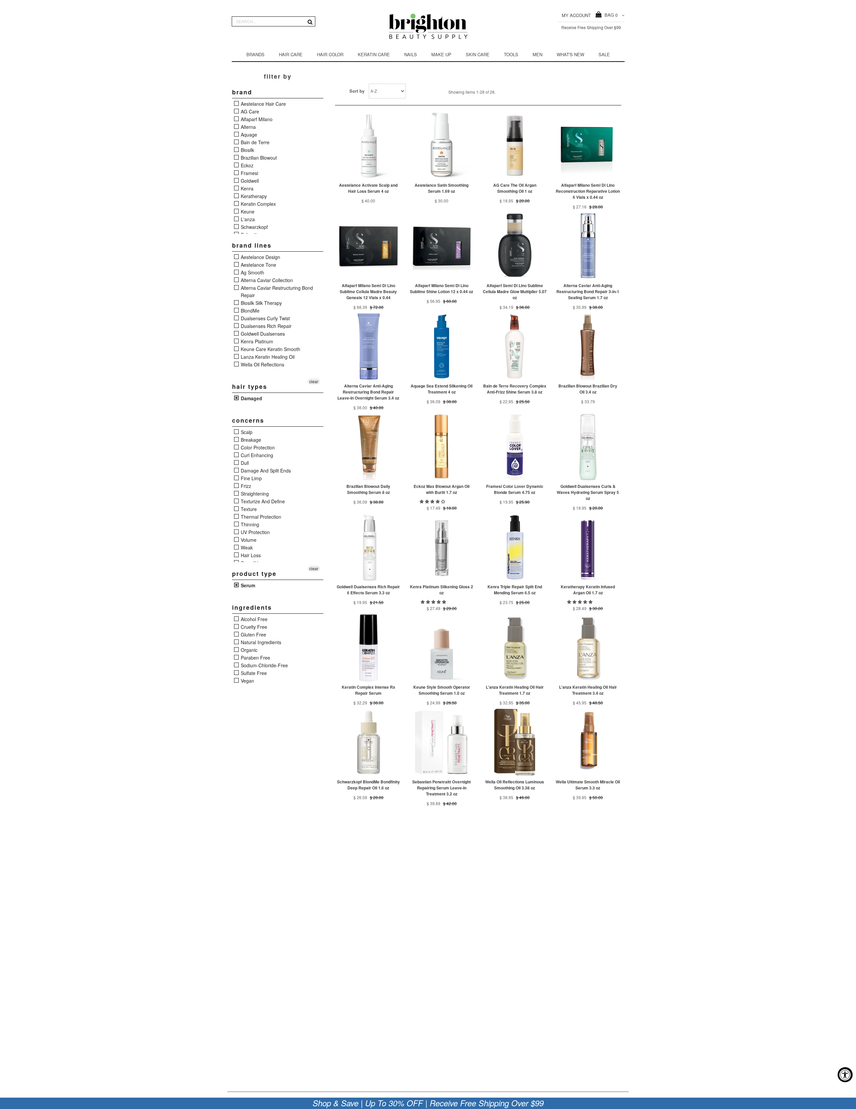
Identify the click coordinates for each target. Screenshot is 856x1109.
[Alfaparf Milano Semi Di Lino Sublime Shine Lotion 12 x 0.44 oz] (441, 246)
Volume (247, 539)
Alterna (247, 126)
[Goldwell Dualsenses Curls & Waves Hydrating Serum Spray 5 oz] (588, 447)
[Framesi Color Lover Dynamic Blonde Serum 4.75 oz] (514, 447)
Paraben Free (254, 657)
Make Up (441, 54)
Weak (246, 547)
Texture (248, 509)
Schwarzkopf (253, 227)
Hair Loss (250, 555)
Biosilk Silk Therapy (260, 303)
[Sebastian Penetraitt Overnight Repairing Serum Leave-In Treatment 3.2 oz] (441, 742)
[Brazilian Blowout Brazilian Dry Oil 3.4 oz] (588, 346)
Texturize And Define (262, 501)
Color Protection (257, 447)
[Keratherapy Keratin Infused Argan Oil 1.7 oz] (588, 547)
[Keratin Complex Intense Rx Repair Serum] (368, 647)
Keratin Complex (257, 203)
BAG (610, 15)
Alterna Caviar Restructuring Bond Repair (276, 291)
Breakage (250, 439)
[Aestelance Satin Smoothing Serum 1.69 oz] (441, 145)
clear (313, 381)
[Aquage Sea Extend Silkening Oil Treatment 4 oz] (441, 346)
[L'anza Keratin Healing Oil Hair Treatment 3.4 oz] (588, 647)
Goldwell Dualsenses (262, 333)
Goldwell (249, 180)
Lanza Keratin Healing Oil (267, 356)
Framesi (248, 173)
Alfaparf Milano (256, 119)
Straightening (254, 493)
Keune (246, 211)
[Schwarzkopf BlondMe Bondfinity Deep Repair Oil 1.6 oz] (368, 742)
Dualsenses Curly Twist (264, 318)
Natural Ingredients (260, 642)
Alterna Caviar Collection (266, 280)
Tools (511, 54)
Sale (604, 54)
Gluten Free (252, 634)
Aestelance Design (259, 257)
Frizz (245, 486)
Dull (244, 462)
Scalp (245, 432)
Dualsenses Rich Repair (265, 326)
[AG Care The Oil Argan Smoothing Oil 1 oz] (514, 145)
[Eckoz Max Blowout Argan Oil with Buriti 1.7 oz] (441, 447)
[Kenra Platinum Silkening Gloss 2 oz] (441, 547)
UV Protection (254, 532)
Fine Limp (250, 478)
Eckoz (246, 165)
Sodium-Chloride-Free (263, 665)
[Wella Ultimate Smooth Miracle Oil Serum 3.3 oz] (588, 742)
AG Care (249, 111)
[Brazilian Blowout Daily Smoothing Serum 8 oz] (368, 447)
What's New (570, 54)
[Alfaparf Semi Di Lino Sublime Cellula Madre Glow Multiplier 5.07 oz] (514, 246)
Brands (255, 54)
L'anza (247, 219)
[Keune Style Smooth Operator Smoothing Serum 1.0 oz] (441, 647)
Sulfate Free (253, 673)
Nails (410, 54)
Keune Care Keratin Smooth (269, 349)
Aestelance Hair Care (262, 103)
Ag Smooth (251, 272)
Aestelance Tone (257, 264)
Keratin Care (374, 54)
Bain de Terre (254, 142)
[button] (433, 501)
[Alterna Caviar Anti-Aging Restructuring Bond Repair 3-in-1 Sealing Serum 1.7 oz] (588, 246)
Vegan (246, 680)
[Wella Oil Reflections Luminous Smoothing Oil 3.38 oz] (514, 742)
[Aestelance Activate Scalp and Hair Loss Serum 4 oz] (368, 145)
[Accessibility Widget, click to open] (845, 1074)
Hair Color (330, 54)
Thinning (249, 524)
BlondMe (249, 310)
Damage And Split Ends (265, 470)
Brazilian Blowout (258, 157)
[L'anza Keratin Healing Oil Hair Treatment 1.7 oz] (514, 647)
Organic (248, 650)
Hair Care (291, 54)
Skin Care (478, 54)
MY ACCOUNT (576, 15)
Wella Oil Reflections (261, 364)
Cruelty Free (253, 626)
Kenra (246, 188)
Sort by (356, 91)
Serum (247, 585)
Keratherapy (253, 196)
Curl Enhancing (256, 455)
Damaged (250, 398)
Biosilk (246, 150)
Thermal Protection (260, 516)
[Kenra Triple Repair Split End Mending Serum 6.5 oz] (514, 547)
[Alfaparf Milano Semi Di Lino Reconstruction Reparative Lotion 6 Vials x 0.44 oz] (588, 145)
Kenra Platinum (256, 341)
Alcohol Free (253, 619)
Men (537, 54)
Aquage (248, 134)
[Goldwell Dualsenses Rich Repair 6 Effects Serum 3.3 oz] (368, 547)
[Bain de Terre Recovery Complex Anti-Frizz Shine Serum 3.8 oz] (514, 346)
